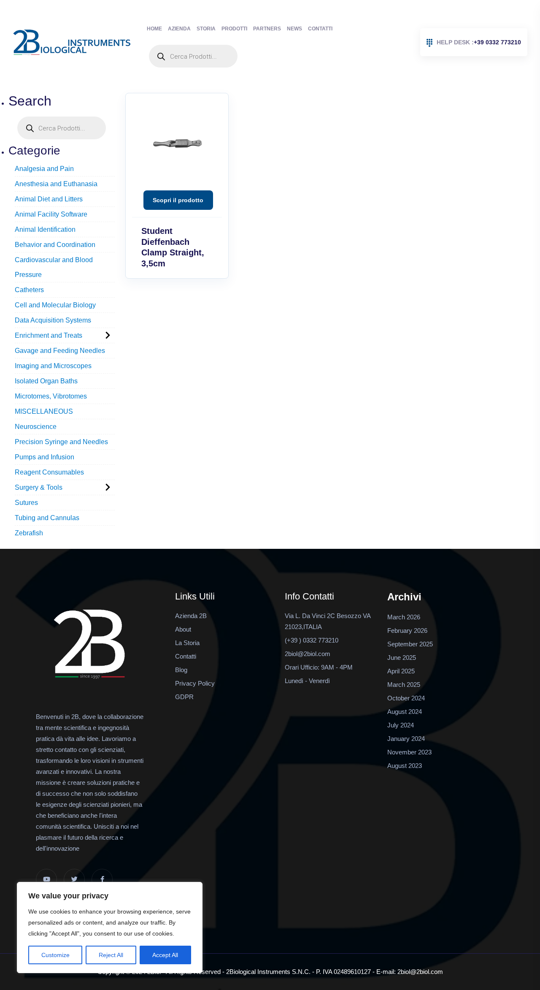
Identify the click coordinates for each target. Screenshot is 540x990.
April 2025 (401, 671)
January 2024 (406, 738)
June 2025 (401, 657)
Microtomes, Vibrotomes (51, 396)
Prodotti (234, 29)
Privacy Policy (195, 683)
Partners (267, 29)
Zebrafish (29, 533)
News (294, 29)
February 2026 (407, 630)
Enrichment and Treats (48, 335)
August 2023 (404, 765)
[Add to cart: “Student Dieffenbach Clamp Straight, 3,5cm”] (178, 200)
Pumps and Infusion (44, 457)
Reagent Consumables (49, 472)
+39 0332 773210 (479, 42)
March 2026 (403, 617)
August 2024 (404, 711)
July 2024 (400, 725)
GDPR (184, 696)
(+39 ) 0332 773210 (311, 640)
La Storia (187, 642)
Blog (181, 669)
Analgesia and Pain (44, 168)
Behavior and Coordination (55, 244)
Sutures (26, 502)
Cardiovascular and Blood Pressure (54, 267)
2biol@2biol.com (307, 653)
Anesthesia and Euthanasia (56, 183)
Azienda (179, 29)
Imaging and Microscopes (53, 365)
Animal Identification (45, 229)
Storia (206, 29)
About (183, 629)
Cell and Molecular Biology (55, 305)
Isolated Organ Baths (46, 381)
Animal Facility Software (51, 214)
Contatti (320, 29)
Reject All (111, 955)
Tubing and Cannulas (47, 517)
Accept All (165, 955)
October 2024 (406, 698)
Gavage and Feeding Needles (60, 350)
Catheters (29, 289)
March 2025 (403, 684)
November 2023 (409, 752)
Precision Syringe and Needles (61, 441)
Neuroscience (36, 426)
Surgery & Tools (38, 487)
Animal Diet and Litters (49, 199)
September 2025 (410, 644)
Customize (55, 955)
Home (154, 29)
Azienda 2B (191, 615)
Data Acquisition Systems (53, 320)
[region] (109, 927)
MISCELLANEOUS (44, 411)
